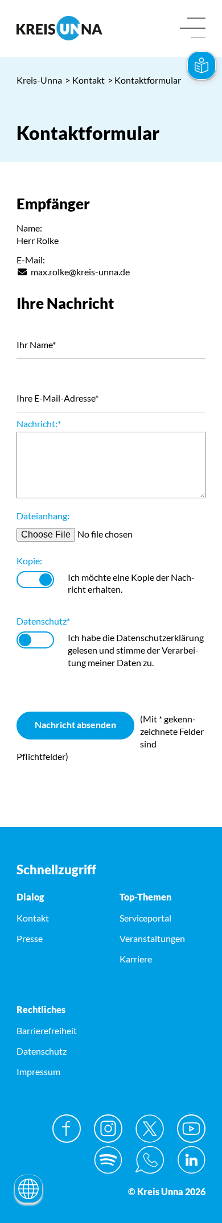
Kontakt (85, 80)
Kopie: (29, 560)
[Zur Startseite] (59, 28)
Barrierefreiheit (47, 1030)
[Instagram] (108, 1128)
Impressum (38, 1071)
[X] (149, 1128)
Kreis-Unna (39, 80)
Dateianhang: (43, 515)
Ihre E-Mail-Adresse (57, 397)
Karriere (136, 958)
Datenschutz (43, 620)
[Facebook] (66, 1128)
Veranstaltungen (152, 938)
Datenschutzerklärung (160, 637)
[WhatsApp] (149, 1160)
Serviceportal (145, 917)
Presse (30, 938)
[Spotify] (108, 1160)
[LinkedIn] (191, 1160)
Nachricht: (39, 423)
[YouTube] (191, 1128)
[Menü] (192, 28)
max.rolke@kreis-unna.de (80, 271)
